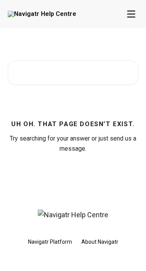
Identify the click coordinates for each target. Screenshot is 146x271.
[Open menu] (131, 14)
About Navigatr (99, 242)
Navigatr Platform (50, 242)
